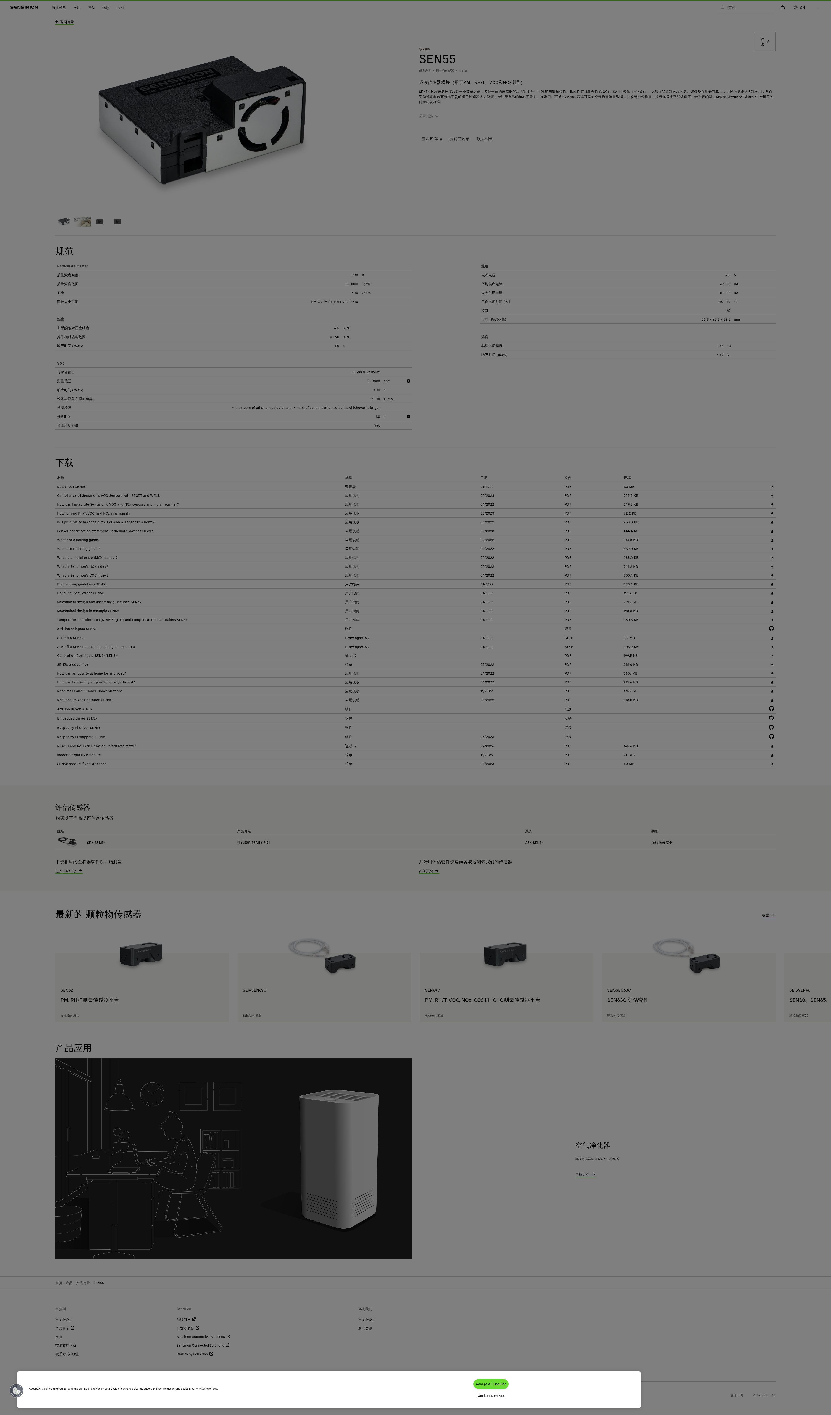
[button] (17, 1391)
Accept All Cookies (491, 1384)
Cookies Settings (491, 1395)
